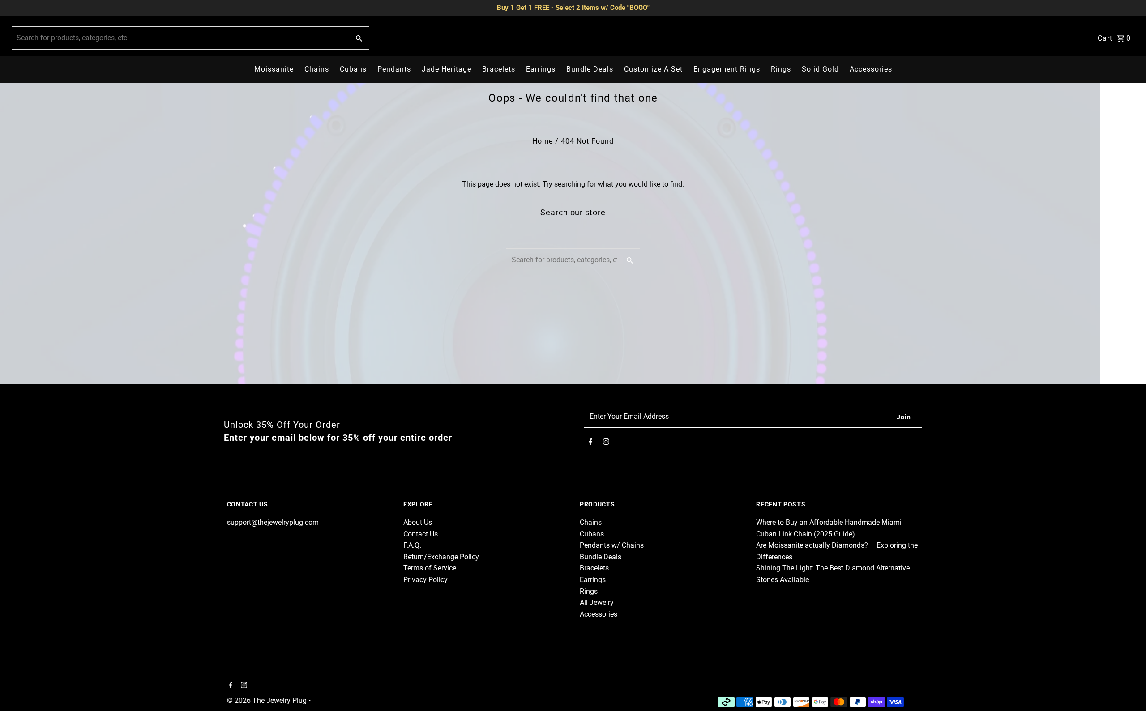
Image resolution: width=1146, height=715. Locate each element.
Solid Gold (820, 69)
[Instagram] (606, 443)
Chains (316, 69)
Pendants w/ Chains (612, 545)
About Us (417, 522)
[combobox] (179, 38)
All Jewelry (597, 602)
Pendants (394, 69)
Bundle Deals (589, 69)
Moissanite (274, 69)
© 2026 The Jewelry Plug (267, 700)
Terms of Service (429, 568)
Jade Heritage (446, 69)
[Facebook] (590, 443)
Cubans (353, 69)
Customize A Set (653, 69)
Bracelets (498, 69)
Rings (781, 69)
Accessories (871, 69)
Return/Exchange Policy (441, 557)
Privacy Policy (425, 579)
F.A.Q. (412, 545)
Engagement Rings (726, 69)
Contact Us (420, 534)
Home (542, 141)
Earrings (541, 69)
